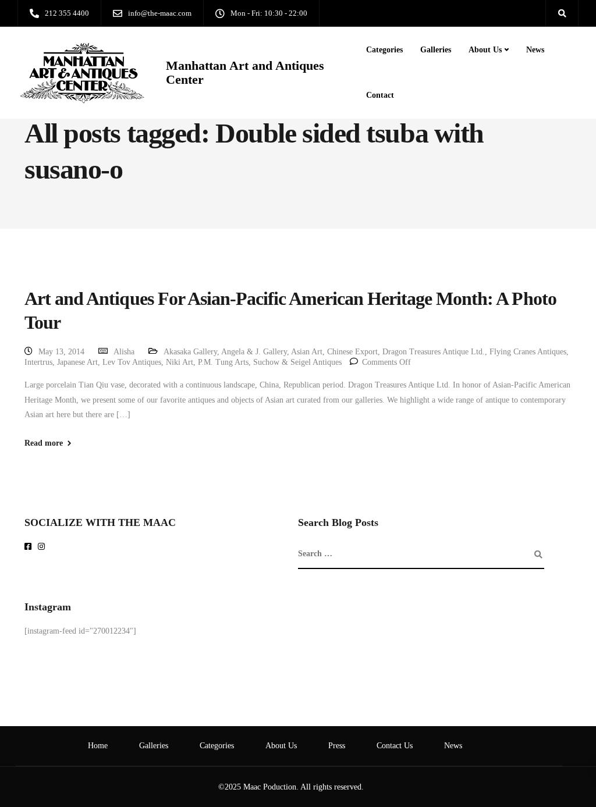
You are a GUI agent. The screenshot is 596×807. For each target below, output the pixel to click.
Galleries (435, 49)
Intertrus (38, 362)
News (535, 49)
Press (336, 745)
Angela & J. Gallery (254, 351)
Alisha (123, 351)
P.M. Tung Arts (223, 362)
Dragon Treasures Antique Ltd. (433, 351)
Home (98, 745)
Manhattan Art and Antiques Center (245, 73)
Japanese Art (77, 362)
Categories (384, 49)
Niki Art (179, 362)
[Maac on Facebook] (30, 547)
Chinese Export (352, 351)
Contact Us (395, 745)
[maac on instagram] (43, 547)
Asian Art (306, 351)
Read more (43, 443)
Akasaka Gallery (190, 351)
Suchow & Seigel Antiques (297, 362)
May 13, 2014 (61, 351)
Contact (380, 95)
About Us (485, 49)
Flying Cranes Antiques (527, 351)
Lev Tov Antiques (131, 362)
